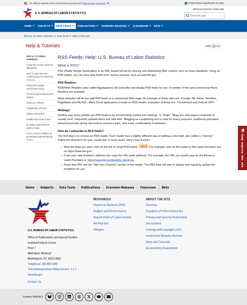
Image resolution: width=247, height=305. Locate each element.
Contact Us (34, 281)
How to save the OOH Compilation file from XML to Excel (39, 76)
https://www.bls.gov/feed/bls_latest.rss (111, 159)
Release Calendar (202, 9)
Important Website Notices (164, 235)
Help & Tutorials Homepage (36, 58)
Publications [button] (87, 26)
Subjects (46, 187)
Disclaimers (153, 223)
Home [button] (28, 26)
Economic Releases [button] (114, 26)
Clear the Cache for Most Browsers (39, 67)
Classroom (148, 187)
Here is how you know (94, 3)
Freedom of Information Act (164, 211)
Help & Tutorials (81, 36)
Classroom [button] (141, 26)
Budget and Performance (110, 211)
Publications (90, 187)
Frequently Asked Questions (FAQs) (35, 87)
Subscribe (219, 9)
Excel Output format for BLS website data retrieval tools (39, 136)
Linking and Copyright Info (163, 229)
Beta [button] (157, 26)
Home (30, 187)
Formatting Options (36, 108)
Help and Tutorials (158, 242)
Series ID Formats (35, 102)
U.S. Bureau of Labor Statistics (60, 13)
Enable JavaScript (35, 113)
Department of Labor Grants (112, 217)
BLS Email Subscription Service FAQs (37, 126)
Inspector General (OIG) (109, 205)
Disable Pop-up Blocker (38, 119)
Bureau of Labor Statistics (39, 36)
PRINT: (209, 46)
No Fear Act (101, 223)
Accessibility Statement (162, 248)
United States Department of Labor (206, 3)
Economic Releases (120, 187)
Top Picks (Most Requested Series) (40, 96)
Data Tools (63, 36)
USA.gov (98, 229)
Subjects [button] (44, 26)
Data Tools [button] (64, 26)
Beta (165, 187)
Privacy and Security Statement (166, 217)
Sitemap (151, 205)
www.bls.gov (35, 274)
